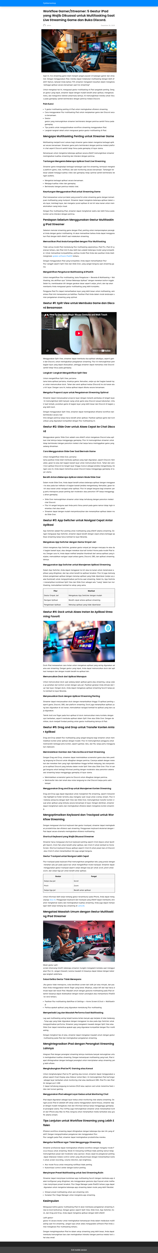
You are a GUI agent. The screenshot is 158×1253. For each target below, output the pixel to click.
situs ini (52, 900)
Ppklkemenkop (49, 3)
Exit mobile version (79, 1250)
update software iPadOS (62, 256)
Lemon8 (81, 906)
